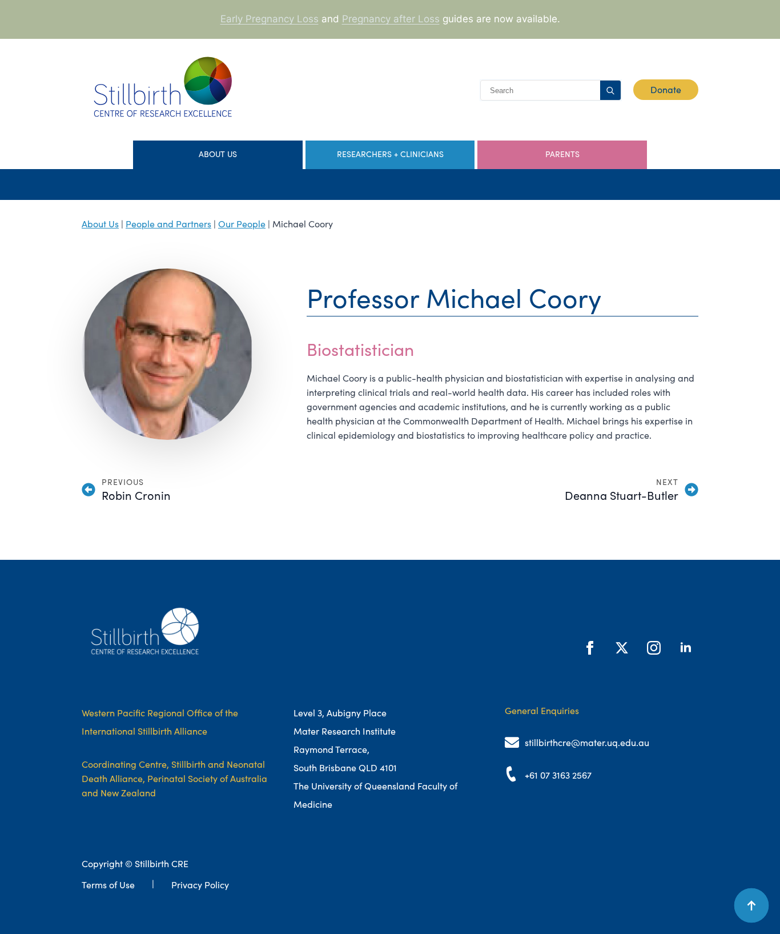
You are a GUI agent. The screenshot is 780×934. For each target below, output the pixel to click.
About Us (100, 224)
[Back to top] (751, 905)
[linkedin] (685, 647)
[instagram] (653, 647)
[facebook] (589, 647)
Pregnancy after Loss (391, 19)
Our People (242, 224)
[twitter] (621, 647)
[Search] (610, 91)
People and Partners (168, 224)
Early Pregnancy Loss (269, 19)
